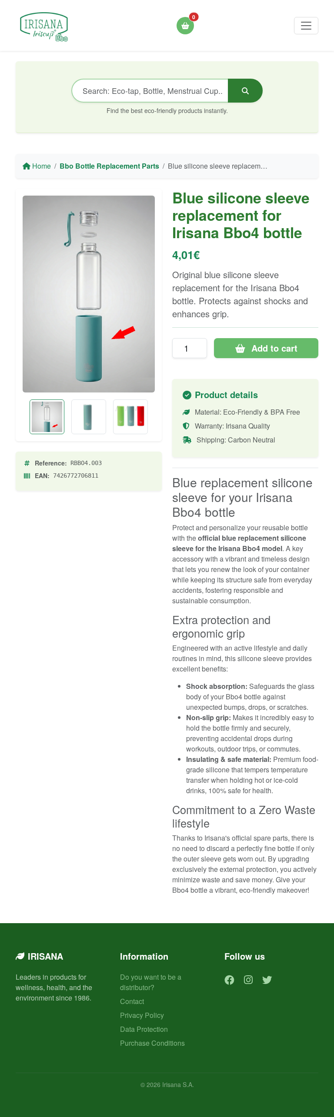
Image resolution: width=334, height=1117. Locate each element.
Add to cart (273, 348)
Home (40, 166)
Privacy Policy (142, 1015)
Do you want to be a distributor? (150, 982)
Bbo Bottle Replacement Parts (109, 166)
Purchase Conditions (152, 1043)
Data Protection (144, 1029)
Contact (132, 1001)
